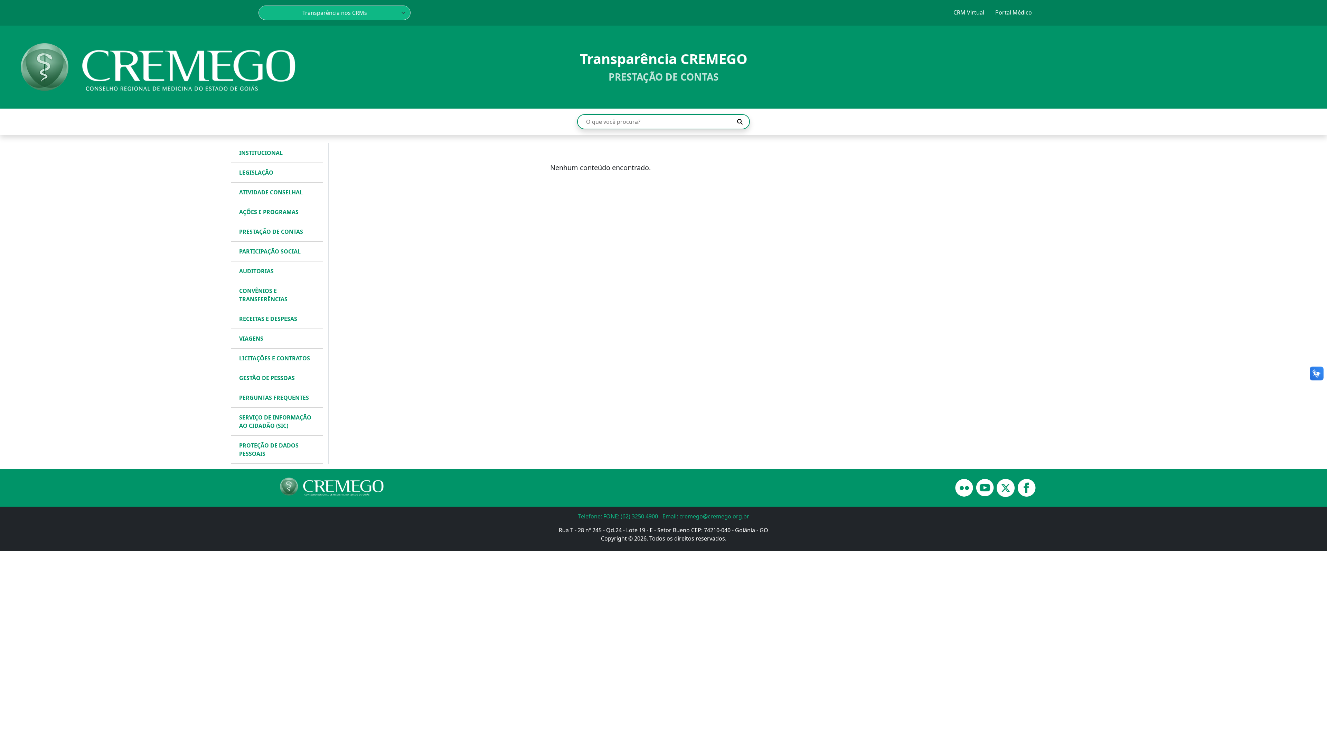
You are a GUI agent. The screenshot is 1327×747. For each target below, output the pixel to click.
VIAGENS (251, 338)
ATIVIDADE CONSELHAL (271, 192)
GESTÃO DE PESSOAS (267, 378)
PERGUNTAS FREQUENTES (274, 398)
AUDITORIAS (256, 271)
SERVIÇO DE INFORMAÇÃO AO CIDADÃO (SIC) (275, 422)
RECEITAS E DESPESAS (268, 319)
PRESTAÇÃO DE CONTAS (271, 232)
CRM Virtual (968, 12)
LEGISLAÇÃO (256, 172)
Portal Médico (1013, 12)
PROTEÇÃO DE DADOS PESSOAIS (269, 450)
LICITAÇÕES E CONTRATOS (274, 358)
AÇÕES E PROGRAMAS (269, 212)
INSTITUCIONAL (261, 153)
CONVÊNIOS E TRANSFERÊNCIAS (263, 295)
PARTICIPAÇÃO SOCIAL (270, 251)
